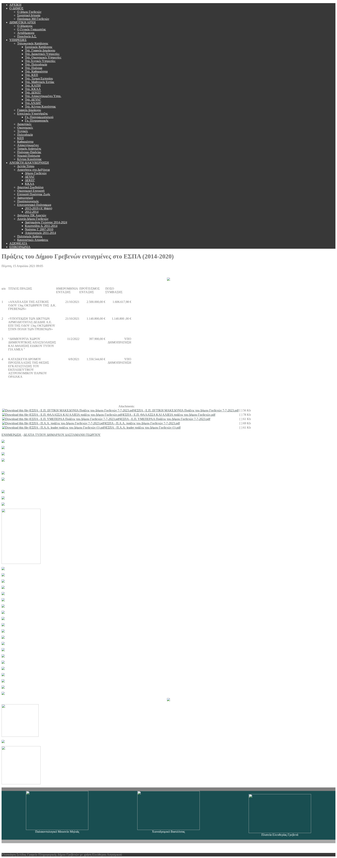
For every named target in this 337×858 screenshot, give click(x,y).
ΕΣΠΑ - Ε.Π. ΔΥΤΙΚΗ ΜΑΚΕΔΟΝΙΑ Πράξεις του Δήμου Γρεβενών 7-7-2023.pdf (187, 410)
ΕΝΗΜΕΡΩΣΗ (12, 434)
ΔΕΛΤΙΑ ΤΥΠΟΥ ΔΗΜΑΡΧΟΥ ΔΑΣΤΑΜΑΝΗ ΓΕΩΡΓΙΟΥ (62, 434)
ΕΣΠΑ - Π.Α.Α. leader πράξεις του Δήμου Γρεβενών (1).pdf (143, 427)
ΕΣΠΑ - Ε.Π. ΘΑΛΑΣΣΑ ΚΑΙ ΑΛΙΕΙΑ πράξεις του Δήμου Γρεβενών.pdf (169, 414)
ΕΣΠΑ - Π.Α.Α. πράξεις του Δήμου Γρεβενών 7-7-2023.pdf (142, 423)
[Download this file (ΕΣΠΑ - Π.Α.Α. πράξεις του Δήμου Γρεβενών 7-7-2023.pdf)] (53, 423)
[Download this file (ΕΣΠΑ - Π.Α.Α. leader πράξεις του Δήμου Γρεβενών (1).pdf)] (54, 427)
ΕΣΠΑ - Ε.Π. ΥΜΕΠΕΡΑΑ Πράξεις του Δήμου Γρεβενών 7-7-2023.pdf (165, 419)
